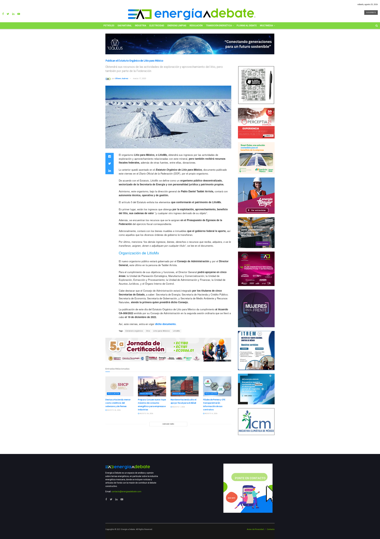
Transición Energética (219, 25)
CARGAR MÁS (168, 424)
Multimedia (266, 25)
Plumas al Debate (247, 25)
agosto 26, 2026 (114, 410)
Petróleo (108, 25)
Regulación (196, 25)
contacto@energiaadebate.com (126, 491)
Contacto (271, 529)
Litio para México (161, 331)
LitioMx (176, 331)
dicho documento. (165, 324)
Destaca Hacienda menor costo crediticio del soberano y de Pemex (118, 403)
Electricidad (156, 25)
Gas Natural (125, 25)
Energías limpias (176, 25)
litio (148, 331)
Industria (140, 25)
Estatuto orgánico (134, 331)
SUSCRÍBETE (371, 13)
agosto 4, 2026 (210, 413)
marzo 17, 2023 (139, 78)
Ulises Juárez (121, 78)
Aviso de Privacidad (255, 529)
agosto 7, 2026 (178, 407)
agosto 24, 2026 (146, 413)
